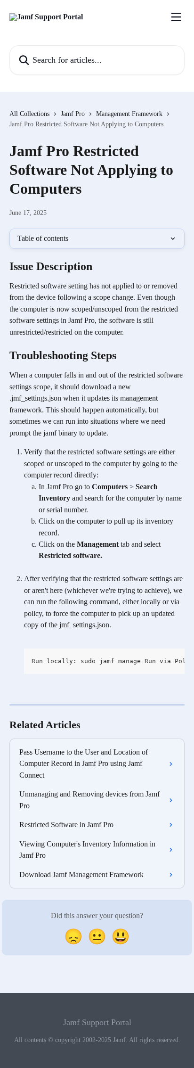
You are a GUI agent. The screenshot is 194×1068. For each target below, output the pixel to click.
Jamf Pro (73, 113)
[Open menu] (176, 17)
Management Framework (129, 113)
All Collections (29, 113)
